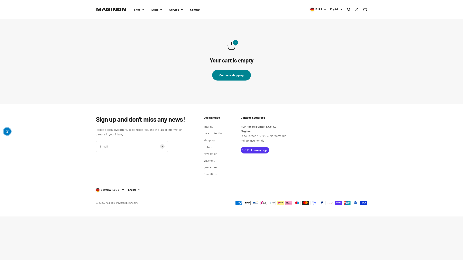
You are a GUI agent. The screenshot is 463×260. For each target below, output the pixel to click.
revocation (210, 153)
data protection (213, 133)
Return (208, 147)
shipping (209, 140)
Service (174, 9)
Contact (195, 9)
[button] (7, 131)
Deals (154, 9)
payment (209, 160)
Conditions (211, 174)
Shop (137, 9)
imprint (208, 126)
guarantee (210, 167)
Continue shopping (231, 75)
